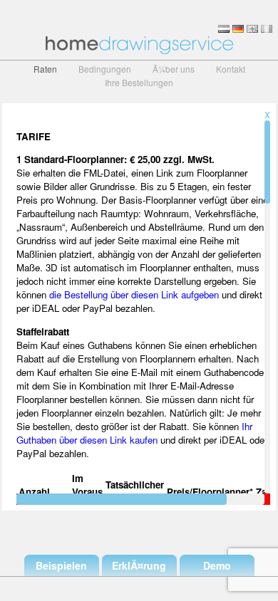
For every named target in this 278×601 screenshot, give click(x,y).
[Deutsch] (238, 29)
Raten (45, 69)
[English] (252, 29)
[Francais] (266, 29)
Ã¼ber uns (174, 69)
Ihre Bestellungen (139, 82)
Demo (217, 565)
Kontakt (230, 69)
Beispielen (61, 565)
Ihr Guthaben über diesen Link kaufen (134, 432)
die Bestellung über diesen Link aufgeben (134, 294)
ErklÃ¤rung (139, 565)
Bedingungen (104, 69)
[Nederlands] (224, 29)
